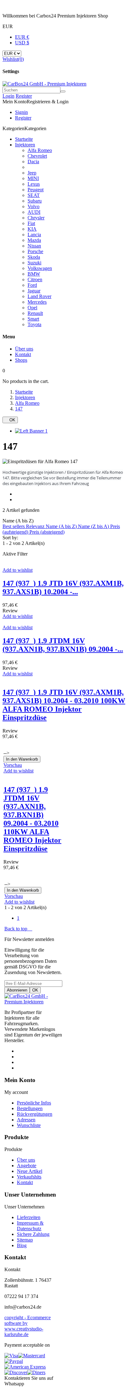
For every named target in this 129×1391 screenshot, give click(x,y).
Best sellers (14, 526)
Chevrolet (37, 156)
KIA (32, 229)
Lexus (34, 184)
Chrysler (36, 217)
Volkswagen (40, 268)
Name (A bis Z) (62, 526)
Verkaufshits (29, 1176)
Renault (35, 313)
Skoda (34, 257)
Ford (32, 285)
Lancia (34, 234)
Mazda (34, 240)
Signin (21, 112)
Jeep (32, 172)
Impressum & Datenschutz (30, 1225)
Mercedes (37, 302)
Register (24, 96)
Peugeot (36, 189)
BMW (34, 274)
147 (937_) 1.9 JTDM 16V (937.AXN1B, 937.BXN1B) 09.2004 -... (63, 645)
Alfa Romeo (40, 150)
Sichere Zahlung (33, 1234)
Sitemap (25, 1239)
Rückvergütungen (34, 1114)
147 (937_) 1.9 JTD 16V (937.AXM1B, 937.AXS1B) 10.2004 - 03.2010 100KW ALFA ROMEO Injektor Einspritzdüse (64, 705)
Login (8, 96)
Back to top (18, 928)
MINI (33, 178)
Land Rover (39, 296)
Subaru (35, 200)
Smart (33, 318)
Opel (32, 307)
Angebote (26, 1165)
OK (10, 420)
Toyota (34, 324)
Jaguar (34, 290)
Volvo (33, 206)
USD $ (22, 42)
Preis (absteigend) (46, 532)
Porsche (35, 251)
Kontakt (25, 1182)
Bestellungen (30, 1108)
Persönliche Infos (34, 1102)
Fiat (31, 223)
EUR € (22, 37)
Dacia (33, 161)
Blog (22, 1245)
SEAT (34, 195)
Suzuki (34, 262)
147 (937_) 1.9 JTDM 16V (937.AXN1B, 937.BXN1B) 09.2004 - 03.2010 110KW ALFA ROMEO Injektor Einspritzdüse (32, 819)
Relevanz (36, 526)
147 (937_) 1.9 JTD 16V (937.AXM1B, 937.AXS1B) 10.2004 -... (63, 587)
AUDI (34, 212)
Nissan (34, 245)
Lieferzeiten (28, 1217)
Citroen (35, 279)
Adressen (26, 1119)
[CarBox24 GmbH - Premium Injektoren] (33, 1001)
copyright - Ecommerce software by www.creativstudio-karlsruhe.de (27, 1326)
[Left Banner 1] (31, 430)
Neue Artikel (29, 1171)
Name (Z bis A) (94, 526)
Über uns (26, 1160)
